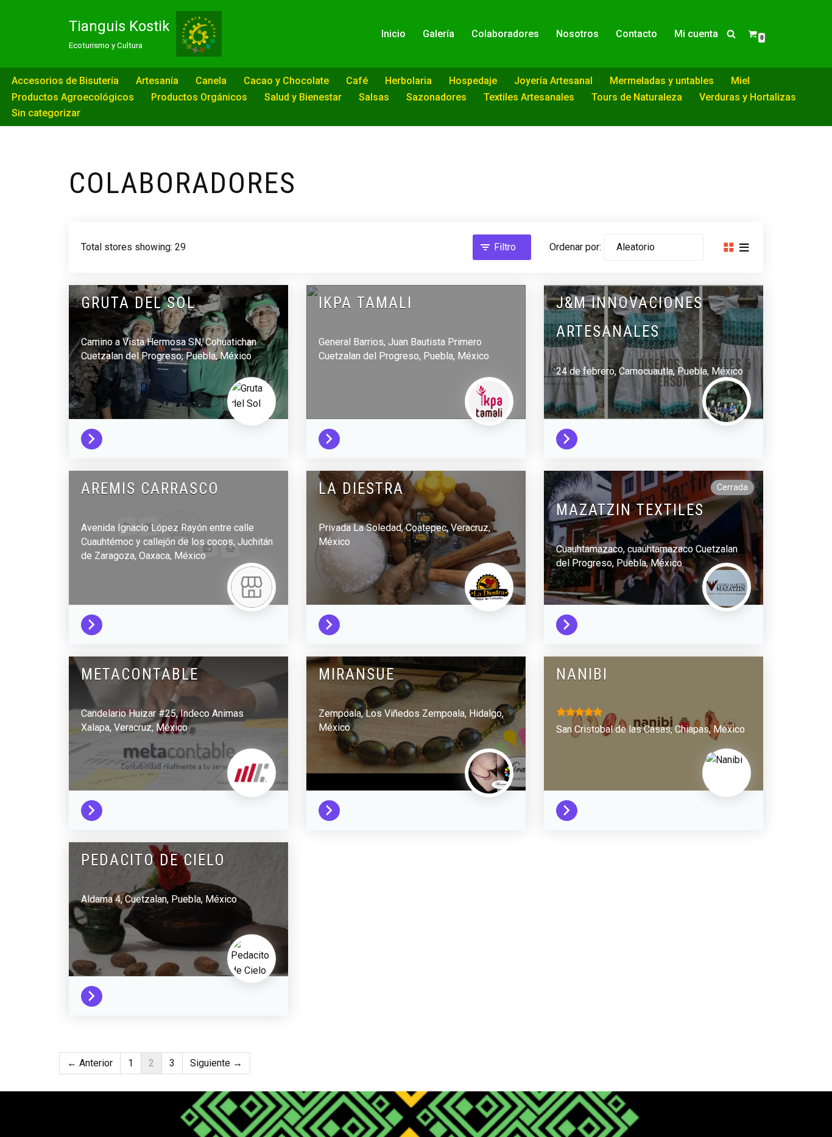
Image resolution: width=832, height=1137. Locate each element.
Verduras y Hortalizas (747, 97)
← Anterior (90, 1063)
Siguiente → (216, 1063)
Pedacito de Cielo (153, 860)
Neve (80, 1106)
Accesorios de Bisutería (65, 80)
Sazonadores (436, 97)
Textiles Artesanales (529, 97)
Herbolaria (408, 80)
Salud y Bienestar (303, 97)
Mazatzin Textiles (630, 510)
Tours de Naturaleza (636, 97)
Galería (438, 34)
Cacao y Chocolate (286, 80)
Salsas (374, 97)
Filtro (505, 247)
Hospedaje (473, 80)
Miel (740, 80)
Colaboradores (505, 34)
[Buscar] (731, 33)
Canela (211, 80)
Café (357, 80)
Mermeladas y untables (662, 80)
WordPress (93, 1122)
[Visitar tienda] (94, 436)
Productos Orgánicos (199, 97)
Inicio (393, 34)
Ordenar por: (575, 247)
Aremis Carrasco (150, 489)
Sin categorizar (46, 113)
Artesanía (157, 80)
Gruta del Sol (138, 303)
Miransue (357, 674)
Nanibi (582, 674)
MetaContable (140, 674)
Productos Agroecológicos (73, 97)
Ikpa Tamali (365, 303)
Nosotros (577, 34)
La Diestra (361, 489)
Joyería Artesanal (553, 80)
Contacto (636, 34)
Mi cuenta (696, 34)
